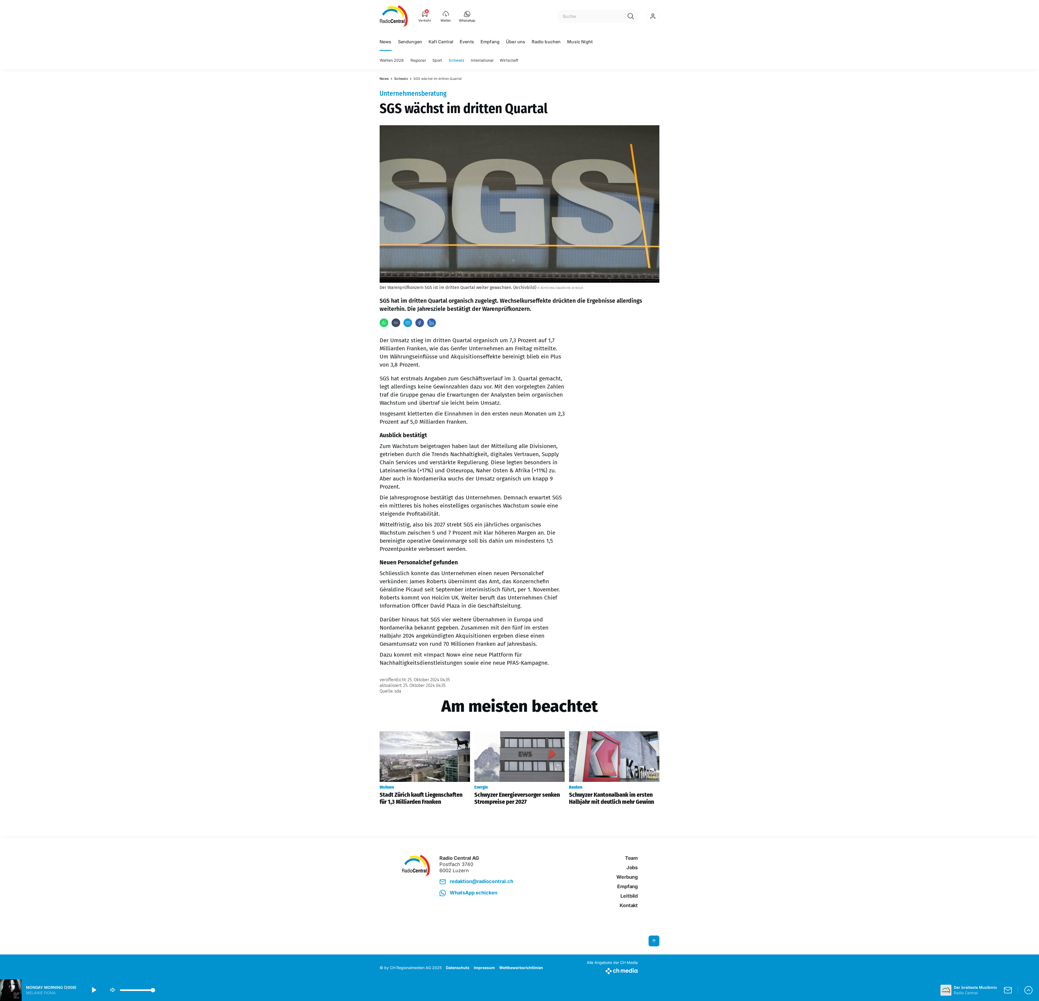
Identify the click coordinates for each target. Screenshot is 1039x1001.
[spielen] (93, 990)
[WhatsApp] (384, 322)
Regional (418, 60)
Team (631, 858)
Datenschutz (457, 967)
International (482, 60)
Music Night (580, 41)
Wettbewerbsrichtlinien (521, 967)
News (386, 41)
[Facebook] (419, 322)
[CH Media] (612, 970)
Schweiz (456, 60)
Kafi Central (441, 41)
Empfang (490, 41)
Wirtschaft (509, 60)
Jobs (632, 867)
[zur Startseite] (394, 16)
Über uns (515, 41)
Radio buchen (546, 41)
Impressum (484, 967)
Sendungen (410, 41)
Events (467, 41)
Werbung (627, 877)
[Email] (407, 322)
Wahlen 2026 (392, 60)
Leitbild (629, 896)
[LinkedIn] (431, 322)
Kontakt (629, 905)
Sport (437, 60)
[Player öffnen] (1028, 990)
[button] (467, 16)
